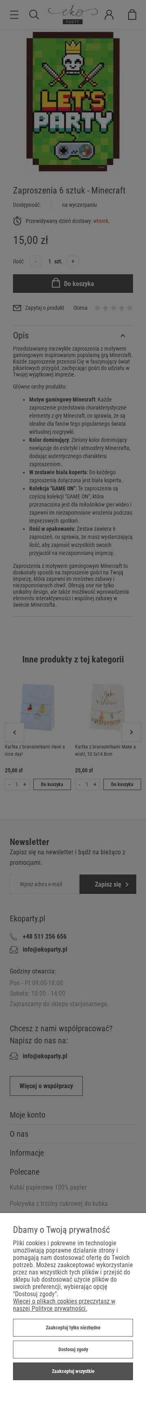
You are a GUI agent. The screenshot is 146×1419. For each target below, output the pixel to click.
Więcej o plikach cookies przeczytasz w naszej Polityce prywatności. (64, 1304)
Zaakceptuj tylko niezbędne (73, 1328)
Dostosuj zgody (73, 1349)
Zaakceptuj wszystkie (73, 1371)
